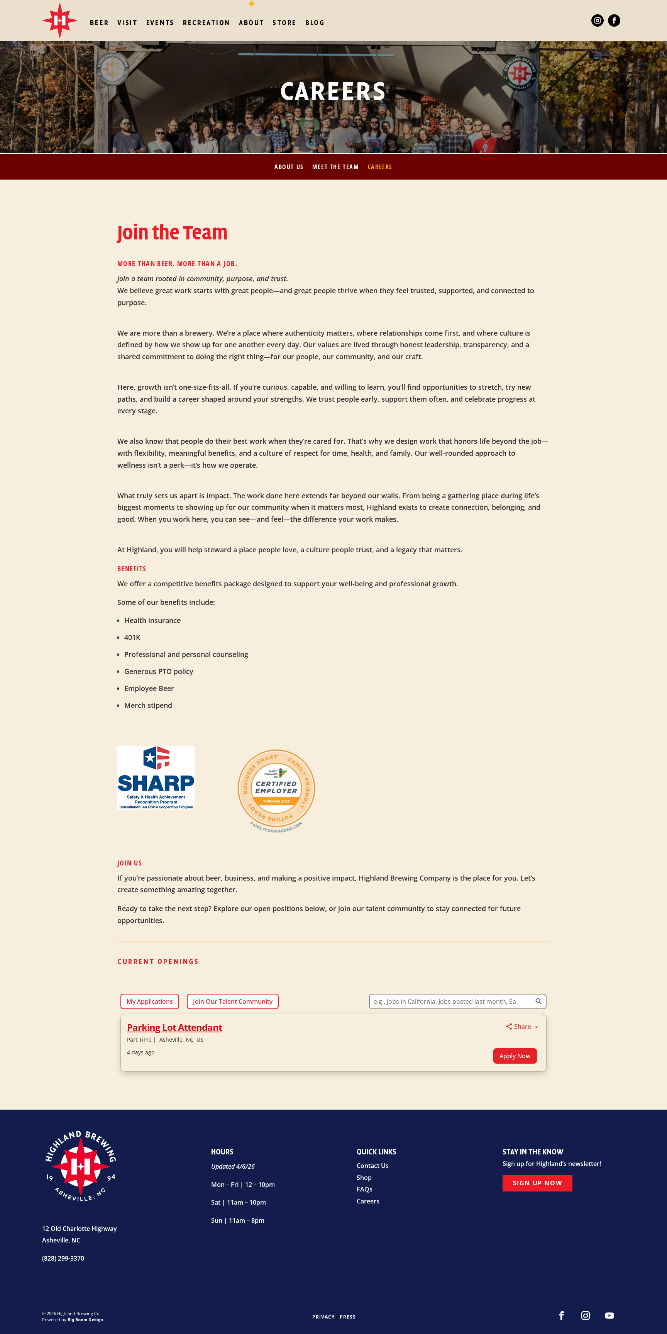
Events (160, 22)
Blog (315, 22)
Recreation (206, 22)
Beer (99, 22)
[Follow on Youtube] (609, 1315)
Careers (380, 167)
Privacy (323, 1317)
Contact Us (373, 1165)
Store (285, 22)
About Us (289, 167)
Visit (127, 22)
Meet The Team (335, 167)
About (251, 22)
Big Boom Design (85, 1319)
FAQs (364, 1189)
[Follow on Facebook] (614, 20)
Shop (364, 1177)
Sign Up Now (537, 1183)
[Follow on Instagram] (597, 20)
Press (348, 1317)
